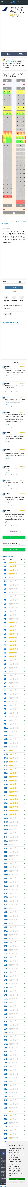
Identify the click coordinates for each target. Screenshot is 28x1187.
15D (6, 852)
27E (5, 1126)
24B (6, 1047)
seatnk (13, 2)
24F (5, 1062)
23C (5, 1029)
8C (5, 690)
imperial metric (19, 281)
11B (6, 754)
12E (5, 788)
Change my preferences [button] (17, 1182)
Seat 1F (7, 404)
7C (5, 668)
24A (6, 1044)
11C (6, 758)
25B (5, 1070)
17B (6, 889)
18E (5, 923)
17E (6, 901)
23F (5, 1040)
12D (6, 784)
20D (6, 965)
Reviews (14, 222)
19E (5, 946)
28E (5, 1138)
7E (5, 675)
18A (6, 908)
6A (5, 638)
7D (5, 671)
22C (5, 1006)
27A (6, 1111)
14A (6, 818)
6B (5, 641)
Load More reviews (14, 531)
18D (6, 920)
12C (6, 780)
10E (5, 743)
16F (5, 882)
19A (6, 931)
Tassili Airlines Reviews (7, 54)
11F (5, 769)
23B (5, 1025)
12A (6, 773)
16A (6, 863)
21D (6, 987)
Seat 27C (7, 389)
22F (5, 1017)
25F (5, 1085)
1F (5, 574)
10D (6, 739)
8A (5, 683)
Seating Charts (20, 54)
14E (6, 833)
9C (5, 713)
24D (6, 1055)
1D (5, 570)
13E (5, 811)
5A (5, 622)
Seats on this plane (8, 556)
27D (6, 1123)
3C (5, 596)
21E (5, 991)
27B (6, 1115)
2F (5, 589)
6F (5, 656)
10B (6, 731)
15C (6, 848)
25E (5, 1081)
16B (6, 867)
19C (6, 938)
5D (5, 630)
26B (5, 1093)
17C (6, 893)
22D (6, 1010)
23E (5, 1036)
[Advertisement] (14, 35)
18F (5, 927)
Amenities (8, 222)
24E (5, 1059)
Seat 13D (7, 502)
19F (5, 950)
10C (6, 735)
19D (6, 942)
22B (5, 1002)
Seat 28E (7, 485)
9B (5, 709)
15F (5, 859)
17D (6, 897)
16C (6, 871)
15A (6, 841)
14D (6, 829)
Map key (6, 223)
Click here (9, 62)
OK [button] (17, 1179)
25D (6, 1077)
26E (5, 1104)
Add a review (14, 537)
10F (5, 747)
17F (5, 904)
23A (6, 1021)
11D (6, 762)
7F (5, 679)
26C (5, 1096)
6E (5, 653)
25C (5, 1074)
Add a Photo (14, 549)
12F (5, 792)
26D (6, 1100)
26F (5, 1108)
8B (5, 686)
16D (6, 874)
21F (5, 995)
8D (5, 694)
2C (5, 581)
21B (6, 980)
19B (6, 935)
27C (6, 1119)
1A (5, 562)
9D (5, 716)
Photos (18, 222)
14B (6, 822)
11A (6, 750)
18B (6, 912)
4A (5, 607)
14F (5, 837)
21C (6, 984)
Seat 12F (7, 424)
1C (5, 566)
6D (5, 649)
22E (5, 1014)
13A (6, 795)
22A (6, 999)
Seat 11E (7, 472)
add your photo (21, 545)
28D (6, 1134)
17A (6, 886)
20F (5, 972)
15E (5, 856)
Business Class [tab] (14, 291)
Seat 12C (7, 441)
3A (5, 592)
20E (5, 968)
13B (6, 799)
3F (5, 604)
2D (5, 585)
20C (5, 961)
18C (6, 916)
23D (6, 1032)
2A (5, 577)
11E (6, 765)
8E (5, 698)
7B (5, 664)
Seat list (23, 222)
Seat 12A (7, 523)
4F (5, 619)
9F (5, 724)
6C (5, 645)
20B (5, 957)
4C (5, 611)
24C (6, 1051)
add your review (21, 364)
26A (6, 1089)
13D (6, 807)
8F (5, 701)
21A (6, 976)
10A (6, 728)
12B (6, 777)
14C (6, 826)
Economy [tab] (14, 287)
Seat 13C (7, 458)
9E (5, 720)
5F (5, 634)
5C (5, 626)
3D (5, 600)
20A (6, 953)
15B (6, 844)
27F (5, 1130)
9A (5, 705)
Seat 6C (7, 375)
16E (5, 878)
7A (5, 660)
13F (5, 814)
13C (6, 803)
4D (5, 615)
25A (6, 1066)
